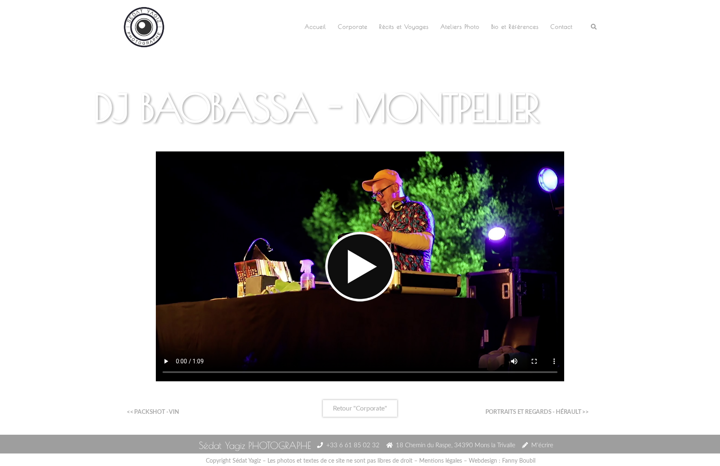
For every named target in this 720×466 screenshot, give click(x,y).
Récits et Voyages (404, 26)
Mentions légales (440, 461)
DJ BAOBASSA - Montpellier (315, 108)
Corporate (353, 26)
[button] (594, 27)
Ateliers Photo (460, 26)
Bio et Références (515, 26)
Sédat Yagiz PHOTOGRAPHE (255, 445)
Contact (561, 26)
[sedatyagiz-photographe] (143, 26)
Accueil (315, 26)
